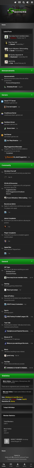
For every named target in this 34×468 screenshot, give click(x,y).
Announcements (8, 71)
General (5, 261)
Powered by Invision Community (17, 459)
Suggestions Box (11, 189)
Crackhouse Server (10, 113)
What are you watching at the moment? (19, 343)
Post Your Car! (13, 42)
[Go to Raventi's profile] (6, 43)
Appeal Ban (7, 247)
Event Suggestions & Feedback (15, 192)
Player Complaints (10, 233)
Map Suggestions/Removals (13, 147)
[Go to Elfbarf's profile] (5, 107)
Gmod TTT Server (10, 101)
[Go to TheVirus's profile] (6, 36)
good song (12, 61)
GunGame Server (9, 122)
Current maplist (12, 107)
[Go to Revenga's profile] (5, 241)
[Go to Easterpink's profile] (5, 177)
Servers (5, 95)
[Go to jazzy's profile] (5, 141)
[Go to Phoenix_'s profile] (5, 317)
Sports (6, 310)
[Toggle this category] (31, 71)
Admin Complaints (10, 218)
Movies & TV (8, 337)
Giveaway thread (12, 87)
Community (6, 165)
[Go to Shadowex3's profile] (6, 55)
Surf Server (7, 134)
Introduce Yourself (10, 171)
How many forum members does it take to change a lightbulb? (19, 36)
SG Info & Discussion (10, 183)
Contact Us (17, 455)
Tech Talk (7, 323)
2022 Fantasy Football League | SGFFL (18, 316)
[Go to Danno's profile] (5, 290)
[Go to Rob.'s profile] (6, 62)
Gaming (6, 284)
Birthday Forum (10, 271)
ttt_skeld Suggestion (20, 157)
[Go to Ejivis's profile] (5, 331)
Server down (11, 128)
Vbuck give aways (12, 290)
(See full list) (11, 382)
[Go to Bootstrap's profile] (6, 441)
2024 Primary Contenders (15, 304)
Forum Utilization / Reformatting (18, 48)
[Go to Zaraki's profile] (6, 49)
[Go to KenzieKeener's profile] (5, 128)
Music (6, 349)
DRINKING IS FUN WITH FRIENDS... (17, 368)
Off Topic (7, 267)
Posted (21, 38)
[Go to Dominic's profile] (5, 227)
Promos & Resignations (13, 83)
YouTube (7, 361)
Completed (9, 153)
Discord (8, 194)
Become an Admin (10, 204)
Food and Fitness (11, 273)
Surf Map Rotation (12, 140)
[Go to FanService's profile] (5, 87)
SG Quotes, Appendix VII (16, 55)
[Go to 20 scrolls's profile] (5, 157)
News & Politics (9, 296)
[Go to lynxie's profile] (5, 368)
